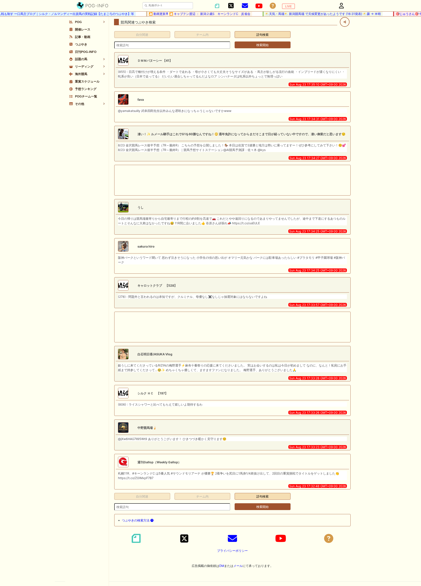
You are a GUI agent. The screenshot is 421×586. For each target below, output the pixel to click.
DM (221, 566)
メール (238, 566)
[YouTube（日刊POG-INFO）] (258, 5)
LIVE (288, 6)
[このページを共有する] (345, 22)
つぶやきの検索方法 (136, 520)
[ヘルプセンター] (273, 6)
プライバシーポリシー (232, 550)
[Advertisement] (232, 180)
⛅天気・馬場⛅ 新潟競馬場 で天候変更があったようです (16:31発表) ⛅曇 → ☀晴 (316, 14)
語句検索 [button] (262, 34)
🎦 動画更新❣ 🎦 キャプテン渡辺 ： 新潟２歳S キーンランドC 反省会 (193, 14)
